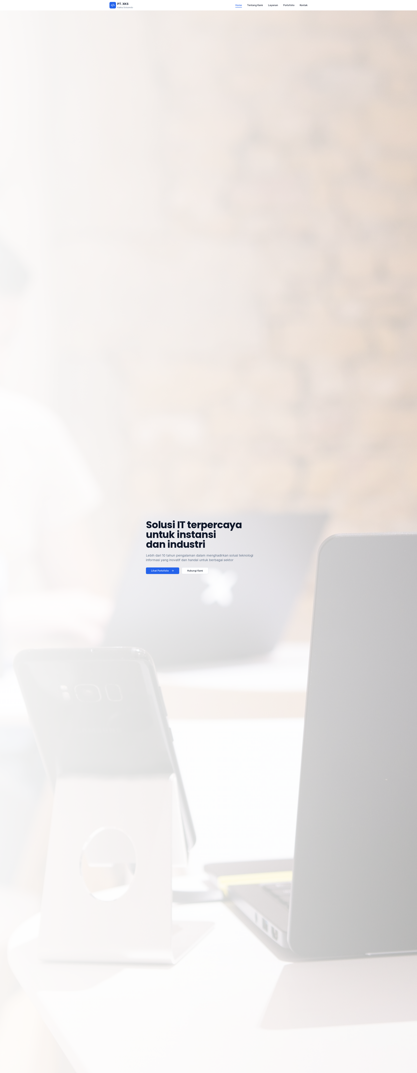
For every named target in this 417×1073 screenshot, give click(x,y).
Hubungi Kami (195, 570)
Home (238, 5)
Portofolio (289, 5)
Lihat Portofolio (160, 570)
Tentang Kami (255, 5)
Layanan (273, 5)
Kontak (304, 5)
